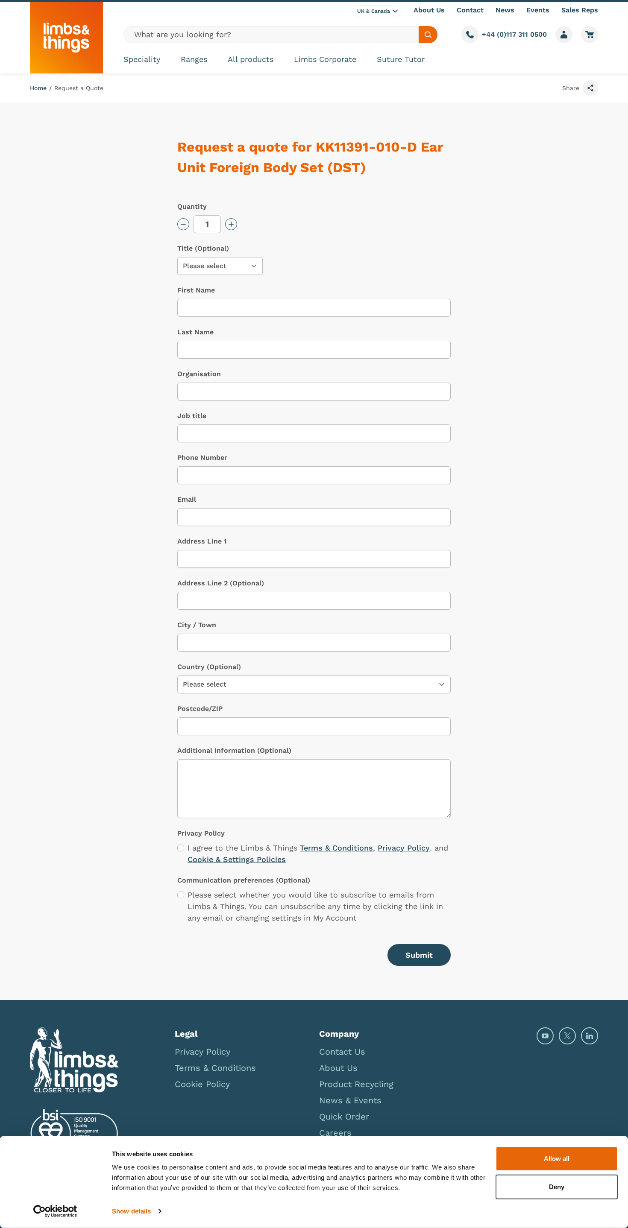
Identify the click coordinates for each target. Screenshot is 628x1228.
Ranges (194, 59)
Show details (131, 1211)
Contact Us (342, 1052)
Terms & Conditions (336, 847)
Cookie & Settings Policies (237, 859)
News (505, 10)
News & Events (350, 1100)
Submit (419, 954)
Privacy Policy (404, 847)
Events (537, 10)
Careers (335, 1133)
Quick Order (344, 1116)
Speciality (141, 59)
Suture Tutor (401, 59)
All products (250, 59)
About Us (429, 10)
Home (38, 88)
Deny (556, 1186)
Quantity (192, 206)
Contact (470, 10)
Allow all (556, 1158)
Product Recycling (356, 1084)
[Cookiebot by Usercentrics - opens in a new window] (55, 1211)
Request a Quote (78, 88)
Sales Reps (579, 10)
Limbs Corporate (325, 59)
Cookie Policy (202, 1084)
